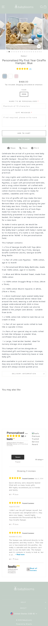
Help (23, 602)
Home (23, 56)
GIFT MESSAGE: (24, 112)
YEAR (23, 90)
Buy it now (24, 139)
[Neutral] (10, 76)
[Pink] (16, 76)
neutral (30, 361)
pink (20, 361)
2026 (24, 94)
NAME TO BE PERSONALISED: (24, 101)
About (23, 608)
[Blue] (4, 76)
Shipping (19, 85)
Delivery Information (24, 373)
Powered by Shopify (24, 624)
